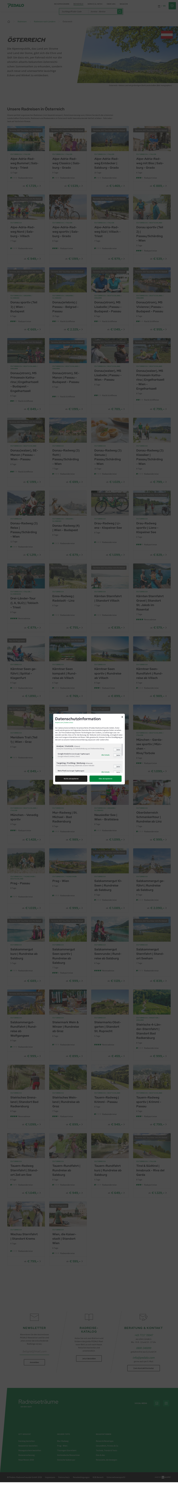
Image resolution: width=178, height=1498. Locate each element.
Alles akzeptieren (105, 778)
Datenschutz (68, 722)
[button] (115, 749)
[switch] (117, 749)
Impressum (59, 722)
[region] (89, 758)
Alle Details (105, 755)
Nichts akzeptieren (71, 778)
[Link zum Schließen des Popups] (122, 717)
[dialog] (89, 749)
